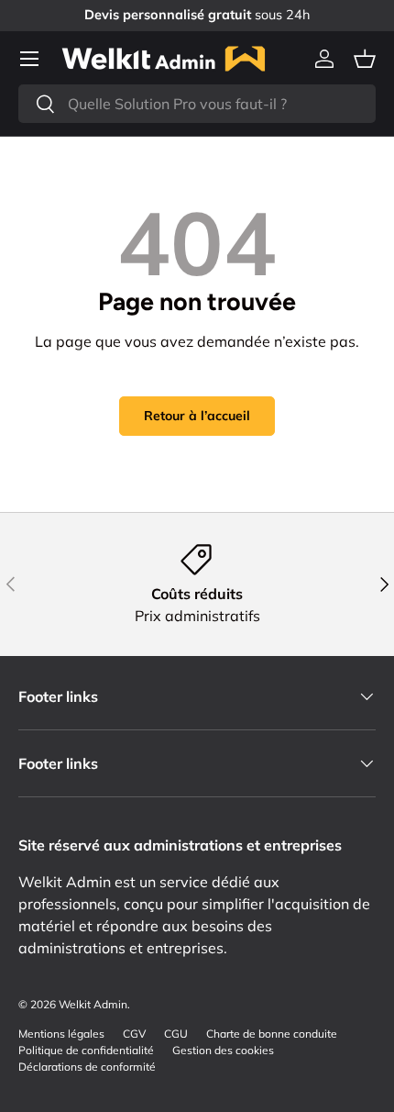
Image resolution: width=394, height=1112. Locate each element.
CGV (134, 1033)
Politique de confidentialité (86, 1050)
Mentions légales (61, 1033)
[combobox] (197, 103)
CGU (176, 1033)
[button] (365, 59)
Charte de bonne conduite (271, 1033)
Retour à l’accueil (197, 415)
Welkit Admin (93, 1004)
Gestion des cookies (223, 1050)
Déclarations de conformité (87, 1066)
